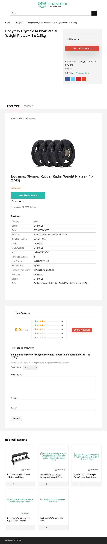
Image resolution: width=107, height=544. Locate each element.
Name (14, 398)
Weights (19, 23)
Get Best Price (82, 48)
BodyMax (68, 69)
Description (13, 106)
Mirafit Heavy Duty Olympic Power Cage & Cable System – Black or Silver (86, 477)
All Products (78, 73)
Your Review (17, 375)
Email (14, 408)
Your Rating (16, 367)
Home (7, 23)
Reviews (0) (29, 106)
